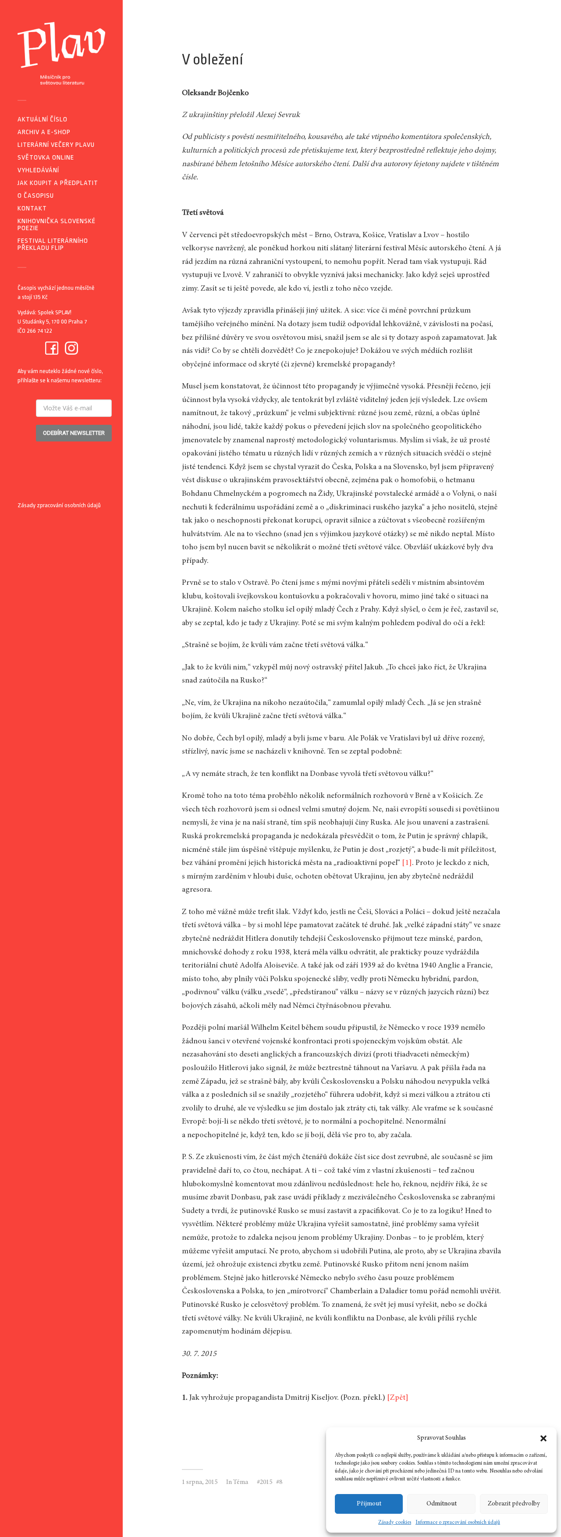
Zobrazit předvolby (514, 1504)
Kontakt (32, 208)
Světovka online (46, 157)
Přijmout (369, 1504)
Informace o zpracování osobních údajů (457, 1522)
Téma (240, 1482)
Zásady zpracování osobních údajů (59, 505)
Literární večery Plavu (56, 145)
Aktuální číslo (42, 119)
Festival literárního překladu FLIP (53, 244)
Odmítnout (441, 1504)
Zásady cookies (394, 1522)
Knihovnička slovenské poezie (57, 224)
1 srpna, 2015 (199, 1482)
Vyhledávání (38, 170)
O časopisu (36, 195)
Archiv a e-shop (44, 132)
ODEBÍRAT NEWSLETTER (74, 433)
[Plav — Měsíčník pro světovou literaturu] (61, 53)
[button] (543, 1438)
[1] (407, 863)
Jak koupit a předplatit (58, 183)
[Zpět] (397, 1398)
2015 (266, 1482)
